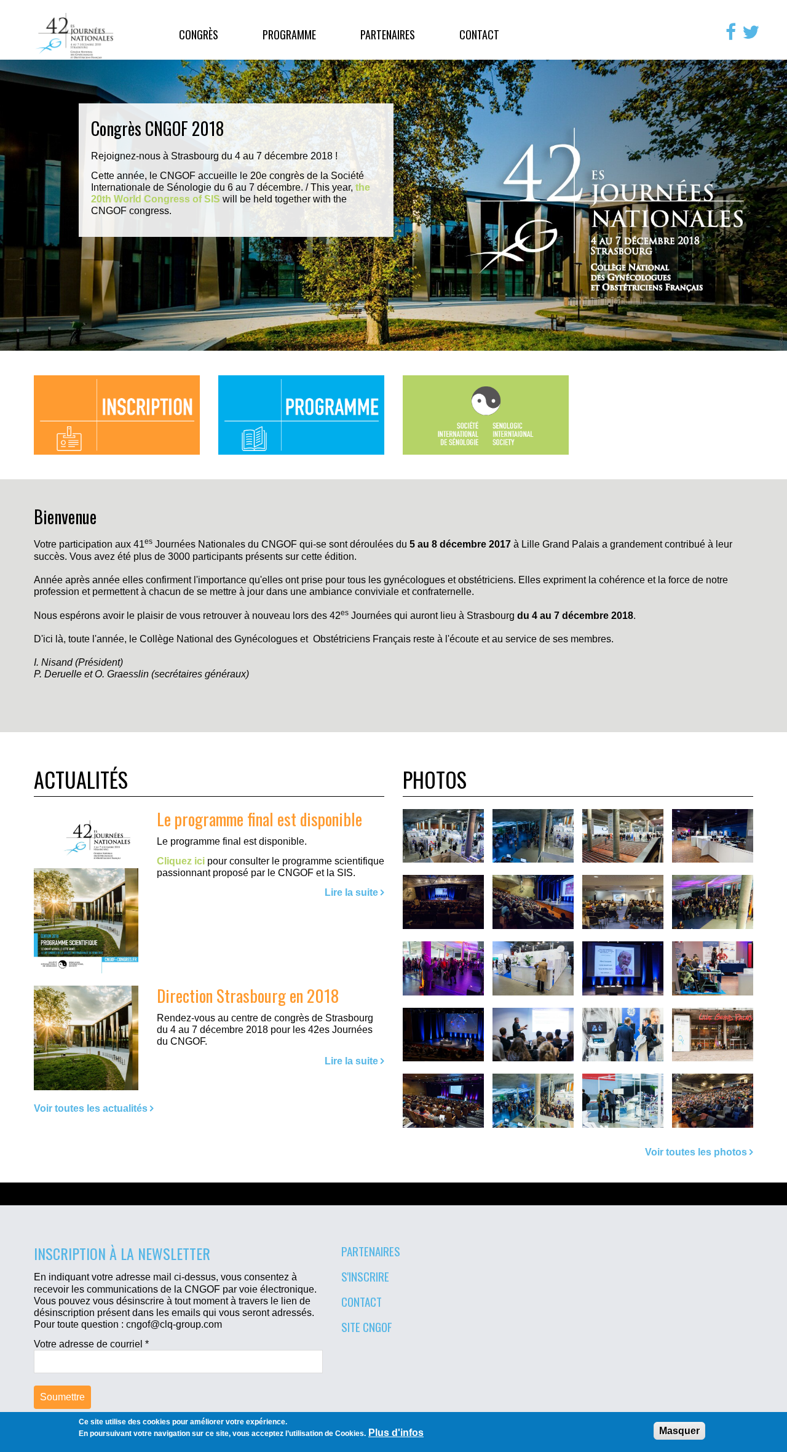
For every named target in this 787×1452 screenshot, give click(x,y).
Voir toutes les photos (696, 1152)
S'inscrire (365, 1276)
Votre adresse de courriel (91, 1344)
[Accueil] (75, 36)
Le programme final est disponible (259, 818)
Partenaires (387, 34)
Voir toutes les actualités (91, 1108)
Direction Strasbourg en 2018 (248, 995)
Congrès (198, 34)
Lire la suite (351, 892)
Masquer (679, 1431)
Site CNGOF (366, 1326)
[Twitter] (750, 32)
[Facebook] (731, 32)
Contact (479, 34)
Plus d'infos (396, 1432)
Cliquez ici (181, 861)
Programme (289, 34)
